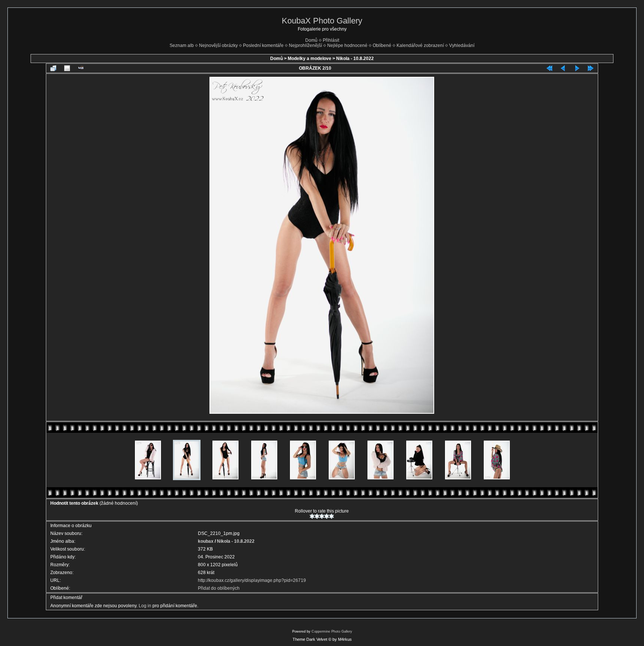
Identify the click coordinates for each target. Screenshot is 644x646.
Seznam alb (182, 45)
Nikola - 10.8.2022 (355, 58)
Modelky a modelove (309, 58)
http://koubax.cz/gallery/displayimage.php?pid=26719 (252, 580)
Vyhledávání (461, 45)
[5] (331, 516)
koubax (206, 541)
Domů (311, 40)
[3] (321, 516)
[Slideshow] (81, 68)
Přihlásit (331, 40)
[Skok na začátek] (549, 68)
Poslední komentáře (263, 45)
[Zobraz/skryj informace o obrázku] (67, 68)
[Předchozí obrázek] (563, 68)
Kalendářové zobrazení (420, 45)
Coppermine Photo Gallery (332, 631)
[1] (312, 516)
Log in (145, 605)
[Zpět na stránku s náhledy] (53, 68)
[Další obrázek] (577, 68)
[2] (317, 516)
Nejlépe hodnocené (347, 45)
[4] (326, 516)
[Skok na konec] (590, 68)
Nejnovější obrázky (218, 45)
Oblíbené (382, 45)
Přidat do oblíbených (219, 588)
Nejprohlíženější (305, 45)
